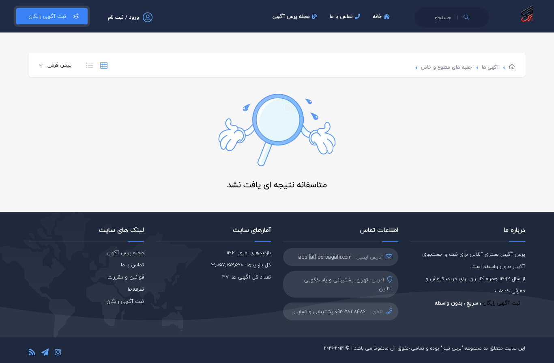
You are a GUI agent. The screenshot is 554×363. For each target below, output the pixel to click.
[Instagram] (58, 353)
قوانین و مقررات (125, 276)
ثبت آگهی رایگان (47, 16)
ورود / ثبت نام (123, 17)
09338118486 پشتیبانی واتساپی (330, 311)
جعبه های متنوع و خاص (446, 67)
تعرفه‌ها (136, 289)
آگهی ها (490, 67)
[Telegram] (45, 353)
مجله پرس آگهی (291, 16)
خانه (377, 16)
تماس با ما (341, 16)
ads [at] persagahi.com (325, 257)
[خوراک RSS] (32, 353)
